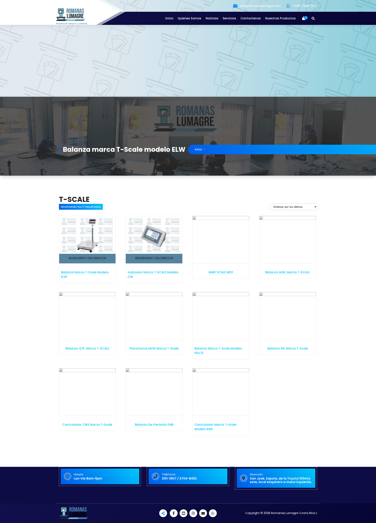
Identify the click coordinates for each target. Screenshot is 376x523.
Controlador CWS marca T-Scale (87, 425)
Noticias (212, 18)
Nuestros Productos (280, 18)
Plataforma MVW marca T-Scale (154, 348)
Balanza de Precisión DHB (154, 425)
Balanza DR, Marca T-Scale (287, 348)
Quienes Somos (189, 18)
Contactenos (250, 18)
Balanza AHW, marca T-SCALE (287, 272)
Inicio (169, 18)
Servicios (229, 18)
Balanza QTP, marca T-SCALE (87, 348)
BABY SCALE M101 (221, 272)
